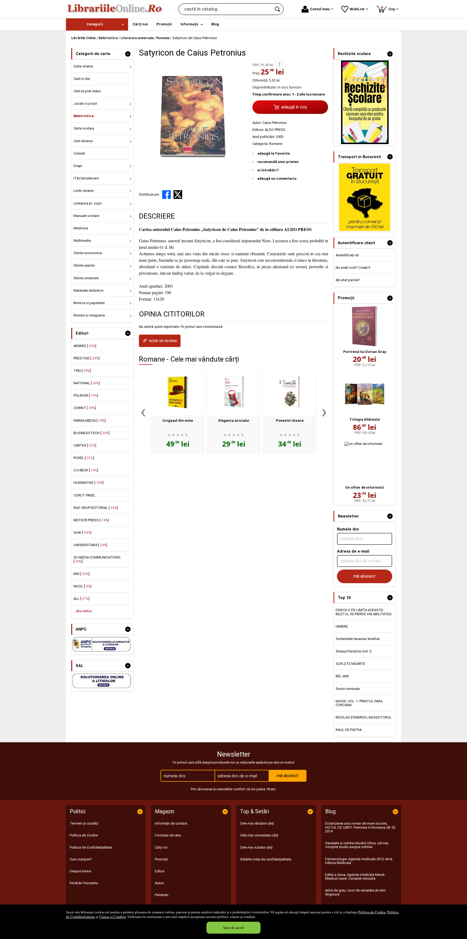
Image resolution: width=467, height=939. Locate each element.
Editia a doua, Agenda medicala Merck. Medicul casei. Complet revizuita (355, 876)
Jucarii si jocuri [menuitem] (85, 103)
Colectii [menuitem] (79, 153)
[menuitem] (97, 24)
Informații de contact (171, 823)
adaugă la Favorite (273, 153)
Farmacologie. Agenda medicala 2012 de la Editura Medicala (358, 861)
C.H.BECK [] (86, 470)
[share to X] (178, 194)
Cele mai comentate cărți (259, 835)
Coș (389, 8)
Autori (159, 883)
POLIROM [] (86, 395)
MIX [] (81, 574)
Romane (275, 144)
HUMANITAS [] (89, 483)
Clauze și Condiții (112, 916)
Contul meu (320, 9)
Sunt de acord (233, 927)
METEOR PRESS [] (91, 520)
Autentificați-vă (347, 255)
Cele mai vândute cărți (257, 823)
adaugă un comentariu (276, 178)
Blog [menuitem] (215, 24)
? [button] (279, 64)
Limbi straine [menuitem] (84, 191)
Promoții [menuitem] (164, 24)
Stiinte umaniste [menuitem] (86, 278)
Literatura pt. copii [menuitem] (88, 203)
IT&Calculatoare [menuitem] (86, 178)
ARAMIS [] (85, 346)
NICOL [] (82, 586)
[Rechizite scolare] (364, 143)
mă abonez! (364, 576)
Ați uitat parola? (348, 280)
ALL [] (81, 599)
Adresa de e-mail (353, 551)
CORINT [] (85, 408)
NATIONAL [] (87, 383)
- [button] (127, 54)
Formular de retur (168, 835)
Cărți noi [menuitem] (140, 24)
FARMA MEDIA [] (90, 421)
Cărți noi (161, 847)
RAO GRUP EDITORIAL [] (96, 508)
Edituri (160, 871)
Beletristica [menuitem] (84, 116)
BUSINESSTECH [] (91, 433)
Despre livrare (80, 871)
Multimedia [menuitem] (82, 241)
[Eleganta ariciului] (233, 392)
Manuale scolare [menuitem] (86, 216)
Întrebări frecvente (84, 883)
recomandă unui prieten (278, 162)
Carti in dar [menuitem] (82, 79)
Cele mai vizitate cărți (256, 847)
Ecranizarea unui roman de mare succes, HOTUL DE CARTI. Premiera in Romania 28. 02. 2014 (360, 827)
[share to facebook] (166, 194)
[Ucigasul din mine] (177, 392)
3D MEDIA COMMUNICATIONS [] (97, 559)
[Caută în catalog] (278, 9)
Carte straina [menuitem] (83, 66)
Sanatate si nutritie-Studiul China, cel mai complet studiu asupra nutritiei (356, 845)
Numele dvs (348, 529)
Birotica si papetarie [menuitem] (89, 303)
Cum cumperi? (81, 859)
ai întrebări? (268, 170)
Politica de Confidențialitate (91, 847)
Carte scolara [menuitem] (84, 128)
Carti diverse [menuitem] (83, 141)
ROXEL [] (84, 458)
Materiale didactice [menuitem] (88, 290)
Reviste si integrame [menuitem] (89, 315)
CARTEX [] (85, 445)
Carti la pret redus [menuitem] (87, 91)
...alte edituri (83, 611)
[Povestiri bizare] (289, 392)
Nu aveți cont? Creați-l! (353, 268)
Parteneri (161, 895)
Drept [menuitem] (78, 166)
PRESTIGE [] (86, 358)
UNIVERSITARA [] (90, 545)
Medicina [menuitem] (81, 228)
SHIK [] (82, 532)
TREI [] (82, 371)
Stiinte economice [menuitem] (88, 253)
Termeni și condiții (84, 823)
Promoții (161, 859)
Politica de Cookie (372, 912)
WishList (357, 9)
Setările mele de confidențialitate (265, 859)
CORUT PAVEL (84, 495)
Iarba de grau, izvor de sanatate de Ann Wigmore (355, 892)
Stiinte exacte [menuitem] (84, 265)
